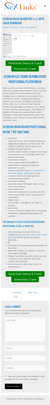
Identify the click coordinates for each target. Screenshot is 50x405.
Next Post (34, 293)
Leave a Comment (10, 27)
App (22, 27)
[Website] (25, 369)
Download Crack (25, 68)
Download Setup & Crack (25, 63)
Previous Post (16, 293)
